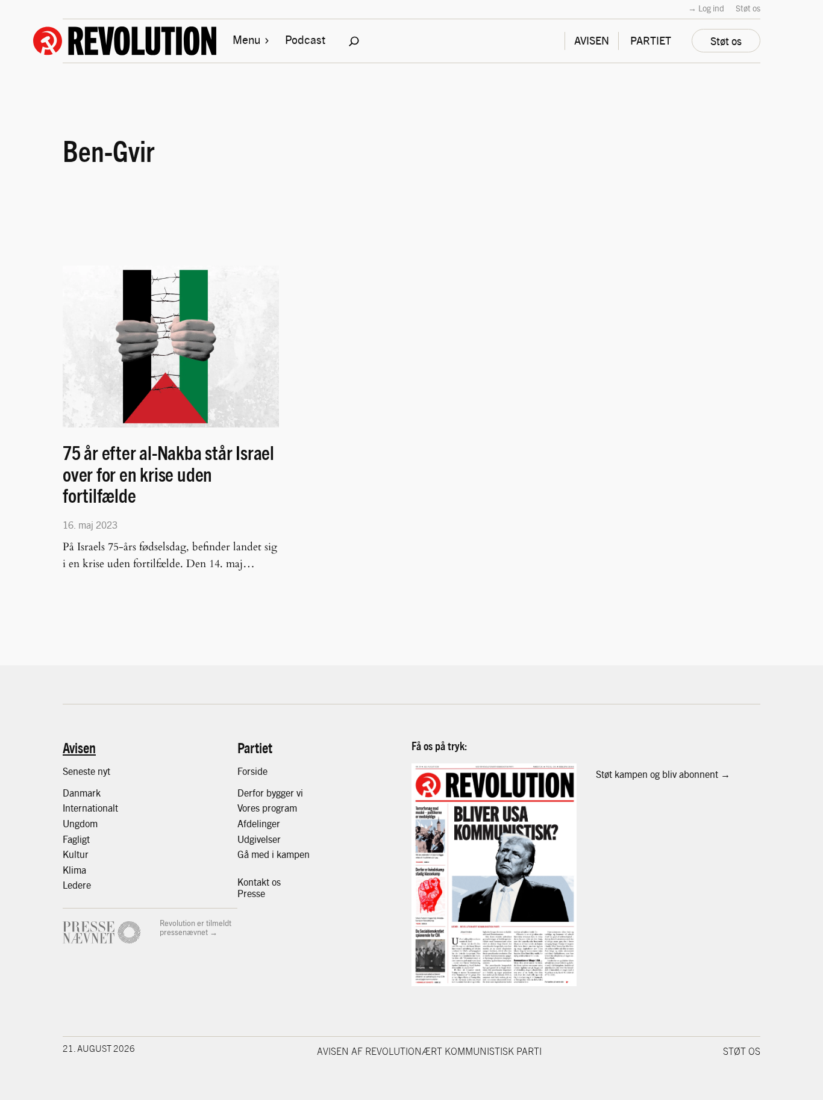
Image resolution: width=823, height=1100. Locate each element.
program (279, 807)
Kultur (76, 854)
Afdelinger (258, 823)
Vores (249, 807)
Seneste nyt (86, 771)
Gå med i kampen (273, 854)
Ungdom (80, 823)
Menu (246, 39)
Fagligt (76, 839)
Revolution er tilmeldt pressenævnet (195, 927)
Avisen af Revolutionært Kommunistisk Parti (429, 1051)
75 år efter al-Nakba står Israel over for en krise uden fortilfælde (168, 474)
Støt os (748, 7)
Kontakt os (259, 881)
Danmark (82, 792)
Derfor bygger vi (270, 792)
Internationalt (90, 807)
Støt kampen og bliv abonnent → (663, 774)
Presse (251, 893)
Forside (252, 771)
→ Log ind (706, 7)
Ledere (77, 884)
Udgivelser (259, 839)
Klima (74, 869)
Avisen (79, 747)
